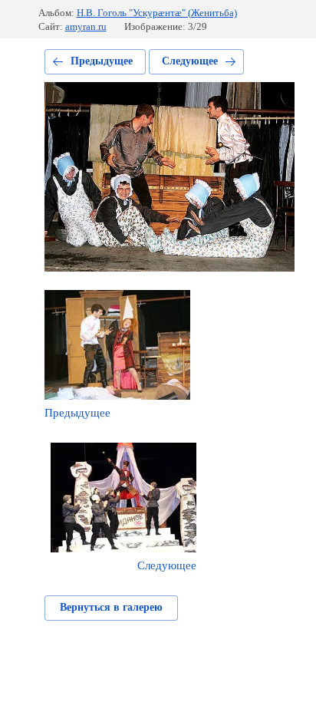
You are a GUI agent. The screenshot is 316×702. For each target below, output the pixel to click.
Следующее (190, 61)
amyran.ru (86, 26)
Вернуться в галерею (111, 607)
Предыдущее (102, 61)
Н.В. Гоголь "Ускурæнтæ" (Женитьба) (157, 12)
